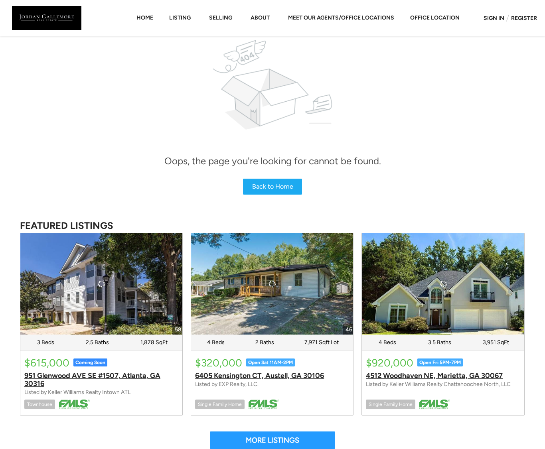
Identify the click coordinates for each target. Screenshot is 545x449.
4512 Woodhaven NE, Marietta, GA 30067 (434, 375)
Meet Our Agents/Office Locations (341, 17)
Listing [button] (180, 17)
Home (144, 17)
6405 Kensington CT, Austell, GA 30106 (259, 375)
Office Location (435, 17)
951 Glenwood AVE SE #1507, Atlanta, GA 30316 (92, 379)
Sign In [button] (494, 18)
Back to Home (272, 186)
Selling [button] (220, 17)
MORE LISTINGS (272, 440)
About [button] (260, 17)
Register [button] (524, 18)
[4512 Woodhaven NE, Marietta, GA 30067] (443, 284)
